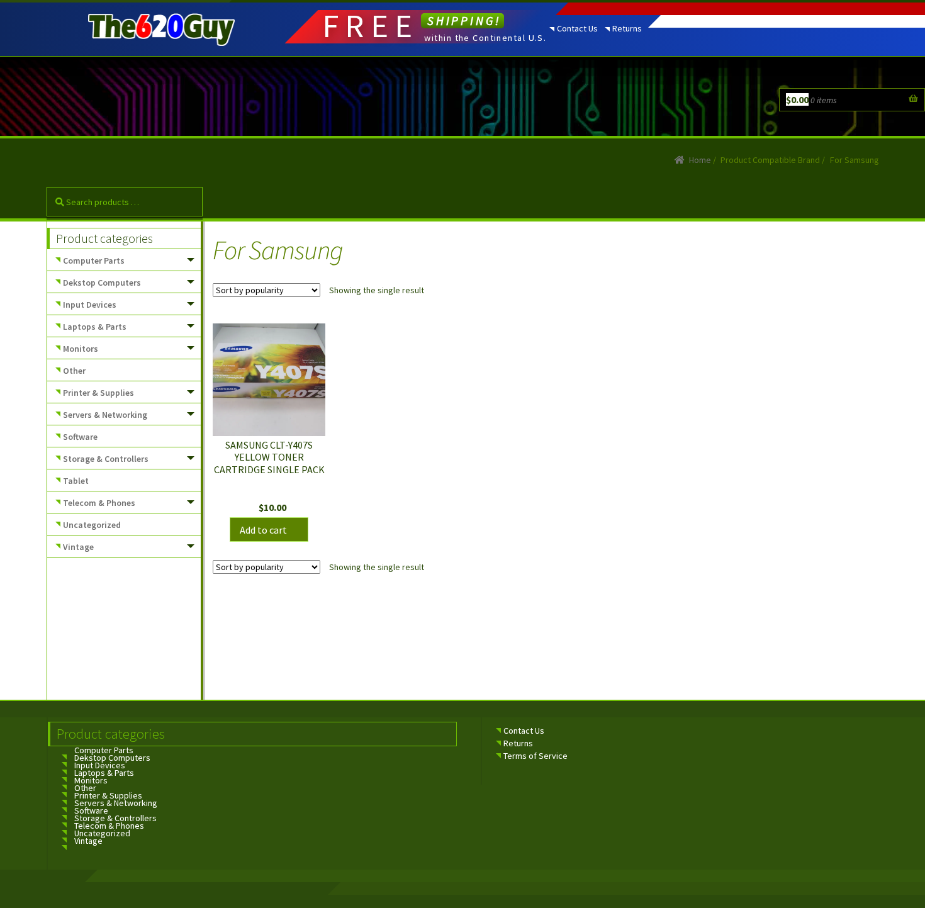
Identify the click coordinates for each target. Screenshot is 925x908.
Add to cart (263, 530)
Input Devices (89, 304)
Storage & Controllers (106, 458)
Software (80, 436)
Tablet (76, 481)
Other (74, 370)
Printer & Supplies (98, 392)
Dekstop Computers (102, 282)
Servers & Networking (105, 414)
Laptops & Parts (94, 326)
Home (700, 159)
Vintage (78, 547)
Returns (627, 28)
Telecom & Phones (99, 503)
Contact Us (577, 28)
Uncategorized (92, 525)
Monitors (80, 348)
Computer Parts (94, 260)
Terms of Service (535, 755)
